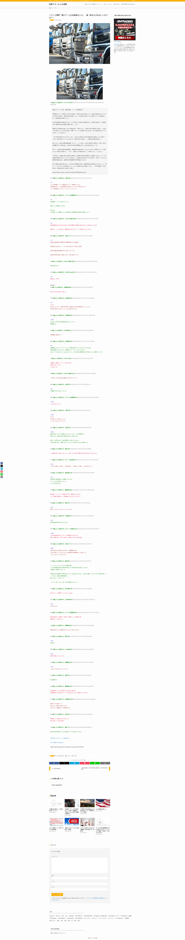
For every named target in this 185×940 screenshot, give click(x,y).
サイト (52, 887)
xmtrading (116, 44)
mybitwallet (71, 915)
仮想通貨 (127, 918)
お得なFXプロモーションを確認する (59, 738)
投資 (65, 920)
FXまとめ (58, 915)
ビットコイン (111, 918)
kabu (63, 915)
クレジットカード (102, 918)
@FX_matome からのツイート (58, 933)
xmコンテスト (87, 918)
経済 (75, 755)
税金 (75, 920)
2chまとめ (52, 915)
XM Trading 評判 (70, 918)
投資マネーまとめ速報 (58, 4)
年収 (72, 755)
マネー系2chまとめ (60, 755)
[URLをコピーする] (105, 763)
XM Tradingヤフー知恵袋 (126, 915)
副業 (58, 920)
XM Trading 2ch (78, 915)
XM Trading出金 (61, 918)
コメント (54, 856)
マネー (52, 20)
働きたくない (67, 755)
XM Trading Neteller (88, 915)
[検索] (135, 1)
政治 (69, 920)
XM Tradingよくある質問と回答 (100, 915)
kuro (66, 915)
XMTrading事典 (117, 41)
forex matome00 (57, 785)
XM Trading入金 (53, 918)
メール (52, 881)
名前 (52, 875)
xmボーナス (94, 918)
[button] (54, 763)
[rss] (133, 1)
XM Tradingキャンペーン (114, 915)
